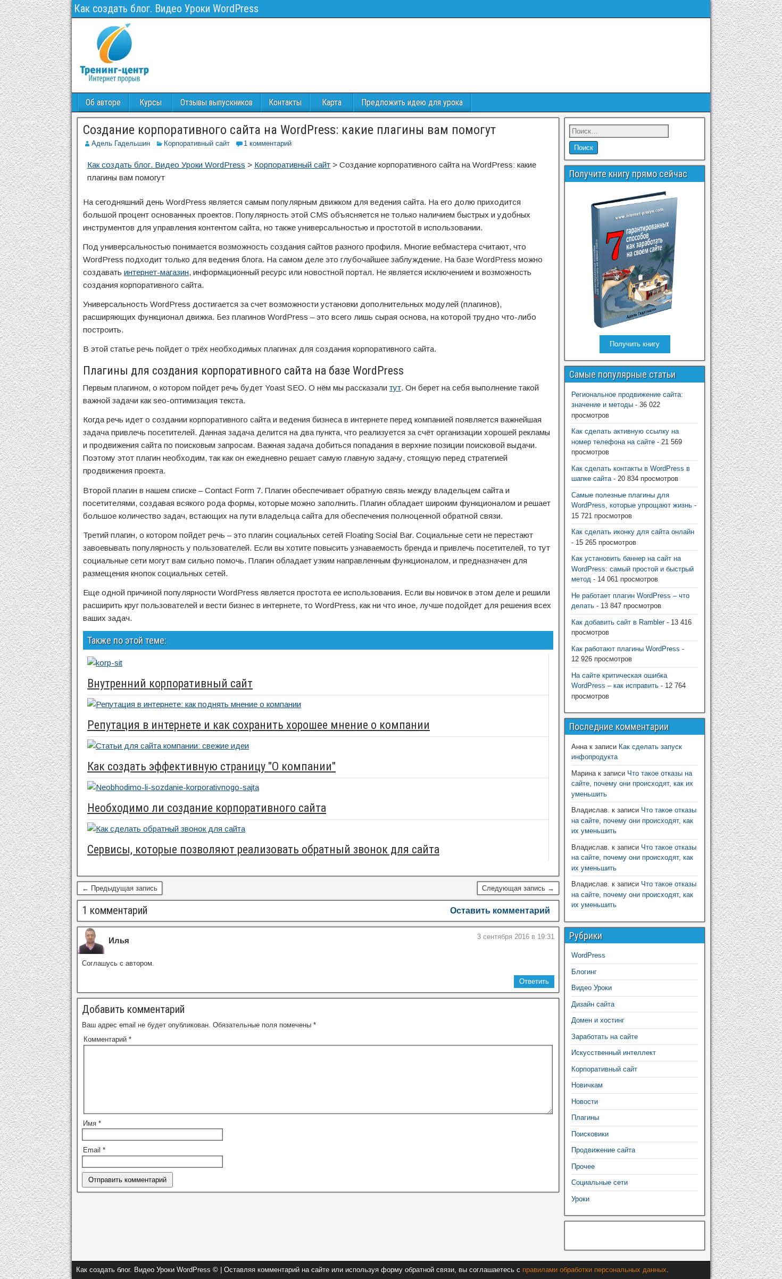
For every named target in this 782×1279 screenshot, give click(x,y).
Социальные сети (599, 1182)
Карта (332, 102)
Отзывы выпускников (216, 102)
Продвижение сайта (603, 1150)
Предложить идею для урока (412, 102)
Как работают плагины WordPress (625, 649)
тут (395, 387)
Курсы (150, 102)
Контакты (285, 102)
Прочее (583, 1166)
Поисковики (590, 1134)
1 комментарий (268, 143)
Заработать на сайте (604, 1037)
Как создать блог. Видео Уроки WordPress (166, 8)
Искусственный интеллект (613, 1053)
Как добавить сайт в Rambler (617, 622)
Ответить (534, 981)
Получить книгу (635, 344)
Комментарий (107, 1039)
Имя (92, 1123)
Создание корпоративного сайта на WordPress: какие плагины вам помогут (289, 129)
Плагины (585, 1118)
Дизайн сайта (592, 1004)
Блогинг (584, 972)
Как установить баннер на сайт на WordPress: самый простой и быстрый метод (632, 568)
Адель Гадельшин (120, 143)
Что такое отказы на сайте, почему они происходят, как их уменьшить (632, 783)
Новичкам (587, 1085)
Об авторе (103, 102)
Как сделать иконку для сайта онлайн (632, 532)
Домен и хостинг (598, 1020)
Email (94, 1150)
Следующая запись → (518, 888)
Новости (584, 1102)
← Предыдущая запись (119, 888)
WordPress (588, 955)
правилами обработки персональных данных (594, 1270)
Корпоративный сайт (197, 143)
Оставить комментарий (500, 910)
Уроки (580, 1199)
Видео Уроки (591, 988)
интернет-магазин (156, 272)
